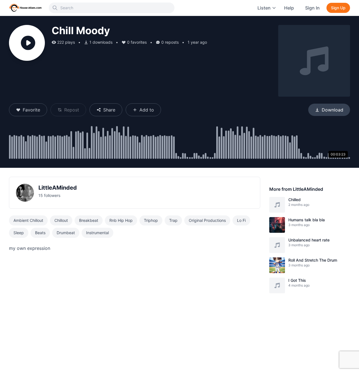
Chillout (61, 220)
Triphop (151, 220)
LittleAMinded (57, 187)
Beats (40, 232)
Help (289, 8)
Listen (264, 8)
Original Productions (207, 220)
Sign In (312, 8)
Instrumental (97, 232)
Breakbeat (88, 220)
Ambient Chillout (28, 220)
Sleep (18, 232)
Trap (173, 220)
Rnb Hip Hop (121, 220)
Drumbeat (66, 232)
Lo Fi (241, 220)
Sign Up (338, 7)
